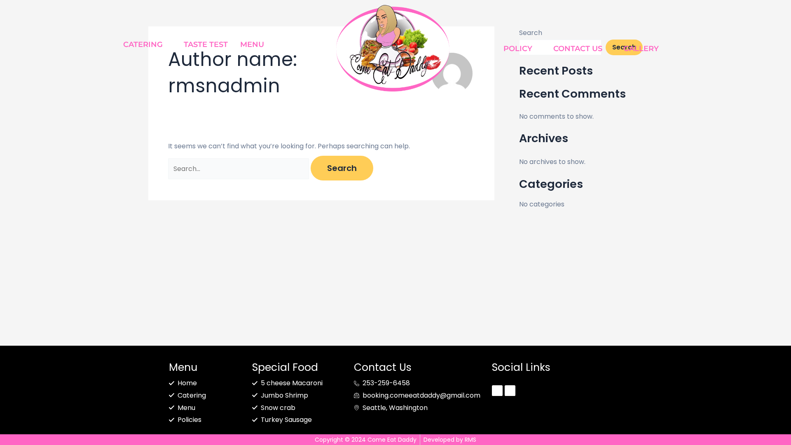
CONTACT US (577, 48)
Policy (517, 48)
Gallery (641, 48)
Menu (252, 44)
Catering (143, 44)
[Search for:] (239, 168)
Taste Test (206, 44)
